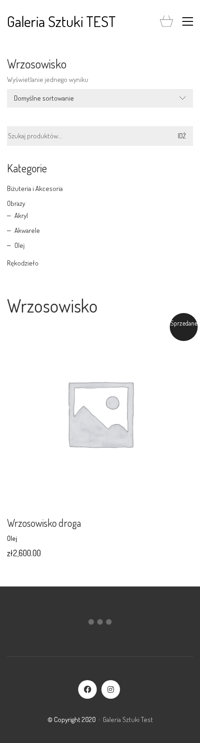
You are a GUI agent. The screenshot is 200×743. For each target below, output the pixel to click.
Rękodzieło (23, 263)
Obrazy (16, 203)
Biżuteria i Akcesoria (35, 188)
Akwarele (27, 230)
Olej (19, 245)
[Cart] (166, 21)
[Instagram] (110, 689)
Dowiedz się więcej (33, 538)
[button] (187, 21)
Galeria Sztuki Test (128, 719)
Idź (182, 136)
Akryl (21, 215)
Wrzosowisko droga (44, 522)
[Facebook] (87, 689)
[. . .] (100, 623)
